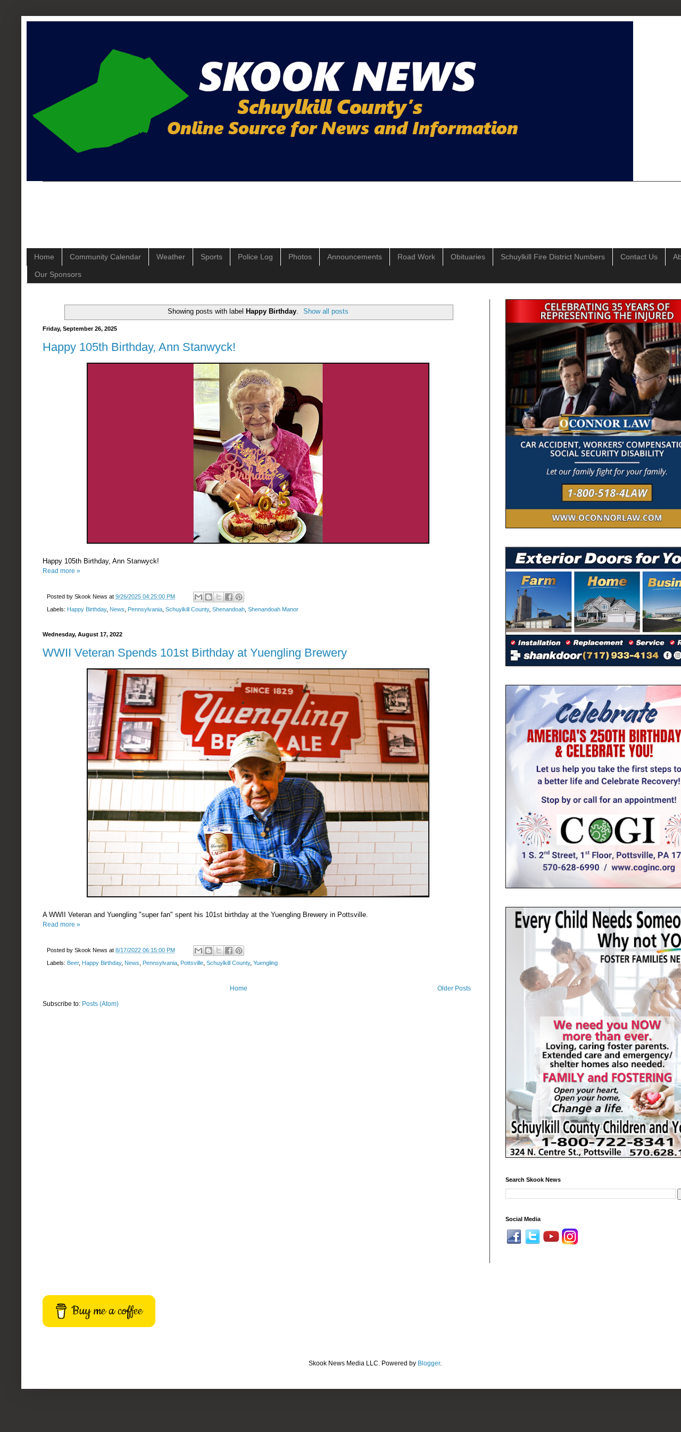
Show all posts (325, 311)
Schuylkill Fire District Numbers (553, 256)
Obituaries (468, 256)
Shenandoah (228, 609)
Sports (211, 256)
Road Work (416, 256)
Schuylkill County (187, 609)
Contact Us (639, 256)
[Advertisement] (236, 206)
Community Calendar (105, 256)
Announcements (354, 256)
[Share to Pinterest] (239, 597)
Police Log (255, 256)
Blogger (429, 1363)
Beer (73, 963)
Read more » (61, 571)
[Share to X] (218, 597)
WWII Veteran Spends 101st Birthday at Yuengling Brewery (195, 652)
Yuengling (265, 963)
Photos (300, 256)
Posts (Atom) (100, 1004)
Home (44, 256)
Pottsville (191, 963)
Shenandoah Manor (273, 609)
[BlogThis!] (208, 597)
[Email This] (198, 597)
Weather (170, 256)
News (117, 609)
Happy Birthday (86, 609)
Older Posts (454, 988)
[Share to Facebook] (228, 597)
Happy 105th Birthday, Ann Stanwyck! (139, 347)
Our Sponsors (58, 274)
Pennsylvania (145, 609)
